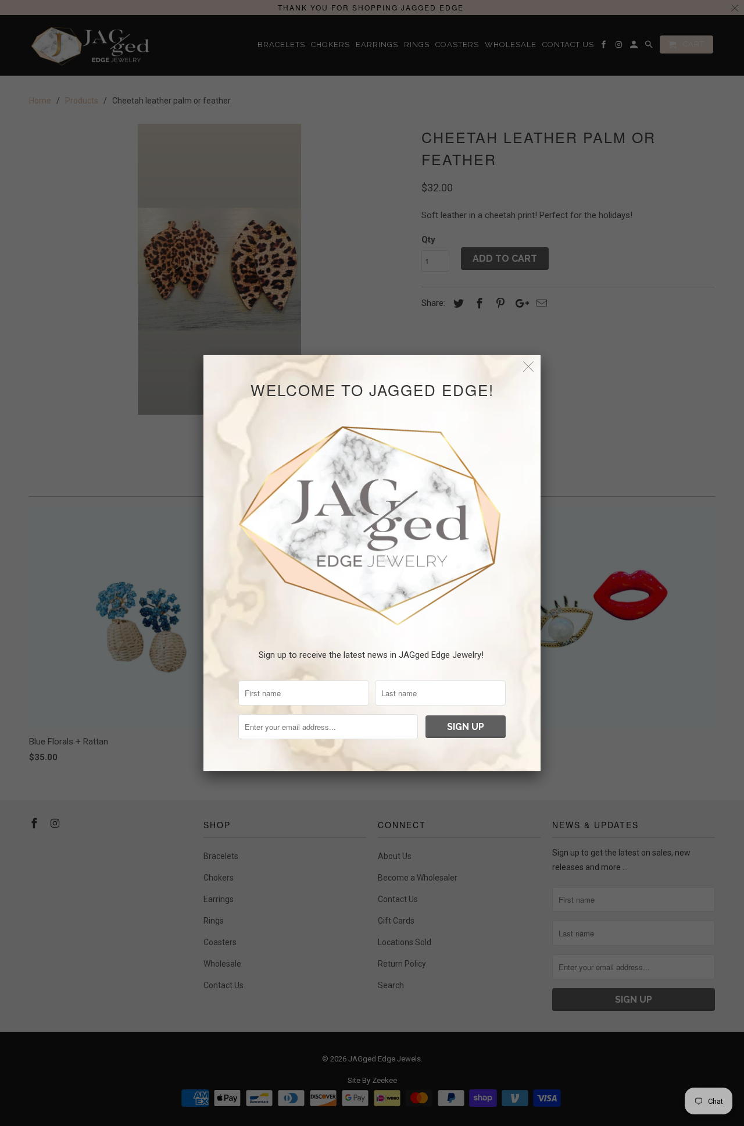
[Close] (528, 367)
